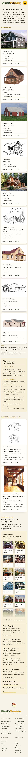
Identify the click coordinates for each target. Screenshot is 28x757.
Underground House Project (11, 659)
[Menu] (25, 3)
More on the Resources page (9, 691)
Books (2, 745)
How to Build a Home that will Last (13, 688)
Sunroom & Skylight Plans (11, 494)
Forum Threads (8, 626)
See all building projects (14, 620)
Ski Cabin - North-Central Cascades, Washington (11, 649)
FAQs (16, 743)
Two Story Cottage (8, 51)
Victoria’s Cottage (8, 265)
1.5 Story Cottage (8, 87)
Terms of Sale (18, 748)
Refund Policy (18, 750)
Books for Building (9, 678)
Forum (2, 743)
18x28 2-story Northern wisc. (12, 639)
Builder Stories (8, 534)
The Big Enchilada (8, 227)
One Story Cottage (8, 123)
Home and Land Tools (9, 681)
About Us (3, 750)
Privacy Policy (18, 752)
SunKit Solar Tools (8, 447)
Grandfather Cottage (9, 299)
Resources (4, 748)
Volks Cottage (7, 333)
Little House (6, 159)
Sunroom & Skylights (20, 731)
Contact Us (18, 745)
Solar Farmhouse (8, 193)
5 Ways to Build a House (10, 685)
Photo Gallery (4, 741)
